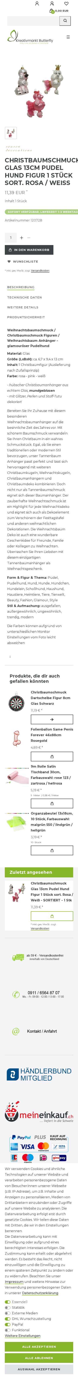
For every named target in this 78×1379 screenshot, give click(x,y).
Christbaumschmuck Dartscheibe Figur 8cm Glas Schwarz (50, 698)
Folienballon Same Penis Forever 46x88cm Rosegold (52, 735)
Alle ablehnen (39, 1358)
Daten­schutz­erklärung (40, 1293)
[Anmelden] (37, 3)
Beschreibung (20, 287)
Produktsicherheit (26, 317)
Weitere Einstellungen (22, 1336)
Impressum (14, 1282)
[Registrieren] (52, 3)
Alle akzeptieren (39, 1347)
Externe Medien (25, 1313)
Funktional (21, 1330)
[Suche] (65, 21)
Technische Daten (24, 297)
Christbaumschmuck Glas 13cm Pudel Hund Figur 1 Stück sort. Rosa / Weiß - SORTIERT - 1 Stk (52, 891)
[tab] (20, 287)
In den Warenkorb (31, 250)
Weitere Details (22, 307)
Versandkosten (40, 270)
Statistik (18, 1307)
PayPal (17, 1324)
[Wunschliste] (66, 3)
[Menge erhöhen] (21, 238)
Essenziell (20, 1302)
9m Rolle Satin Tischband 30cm (51, 775)
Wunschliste (25, 261)
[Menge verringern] (28, 238)
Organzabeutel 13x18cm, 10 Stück (52, 822)
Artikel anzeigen (52, 719)
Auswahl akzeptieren (39, 1369)
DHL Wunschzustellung (31, 1319)
